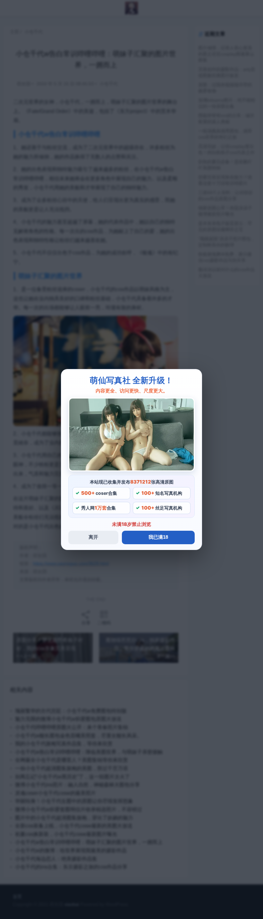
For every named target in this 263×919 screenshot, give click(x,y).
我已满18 (158, 537)
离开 (93, 537)
